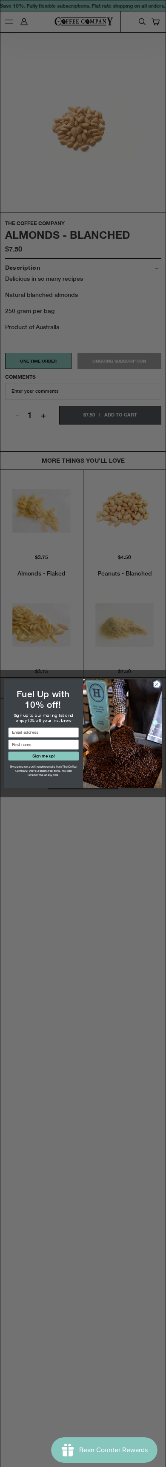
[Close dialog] (156, 684)
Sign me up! (43, 756)
